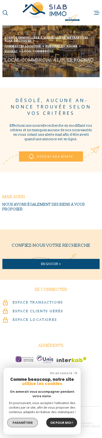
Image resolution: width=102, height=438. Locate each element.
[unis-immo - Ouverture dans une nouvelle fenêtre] (45, 359)
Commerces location (23, 46)
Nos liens (91, 426)
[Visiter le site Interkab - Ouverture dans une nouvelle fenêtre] (71, 359)
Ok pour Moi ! (61, 422)
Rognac (11, 51)
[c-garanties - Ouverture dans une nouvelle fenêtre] (24, 359)
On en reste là (61, 373)
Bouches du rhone (62, 46)
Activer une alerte (55, 156)
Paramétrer (23, 422)
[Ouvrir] (5, 13)
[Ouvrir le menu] (97, 13)
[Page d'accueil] (51, 12)
